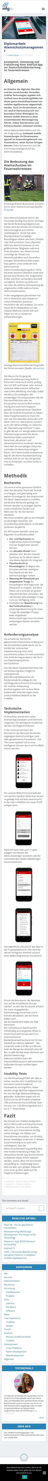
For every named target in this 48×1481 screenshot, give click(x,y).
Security (8, 1277)
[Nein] (44, 1472)
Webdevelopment (15, 1355)
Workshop (9, 1284)
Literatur (10, 1303)
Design (9, 1325)
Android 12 (9, 1248)
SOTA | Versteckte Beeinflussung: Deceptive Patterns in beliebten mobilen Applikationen (20, 1254)
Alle (6, 1273)
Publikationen (23, 1184)
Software (10, 1310)
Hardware (11, 1307)
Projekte (9, 1184)
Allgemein (9, 1181)
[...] (35, 1410)
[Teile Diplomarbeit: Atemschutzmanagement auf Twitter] (35, 1190)
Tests (6, 1299)
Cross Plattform (14, 1348)
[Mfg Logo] (8, 7)
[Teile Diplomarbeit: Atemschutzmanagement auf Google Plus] (41, 1190)
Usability (10, 1321)
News (6, 1314)
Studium (8, 1333)
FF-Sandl (8, 209)
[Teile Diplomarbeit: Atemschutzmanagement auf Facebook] (29, 1190)
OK (24, 1477)
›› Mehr (41, 1417)
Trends (7, 1329)
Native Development (26, 1181)
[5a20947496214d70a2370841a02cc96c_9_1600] (24, 27)
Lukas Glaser (13, 55)
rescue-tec (38, 368)
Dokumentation (12, 1280)
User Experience (12, 1318)
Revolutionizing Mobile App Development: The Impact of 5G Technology (20, 1234)
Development (11, 1344)
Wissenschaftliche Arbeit (18, 1187)
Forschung (9, 1288)
